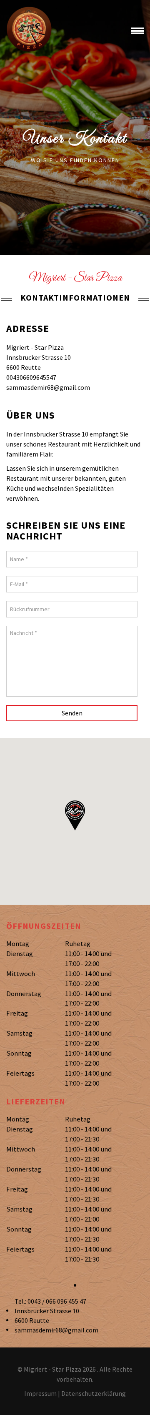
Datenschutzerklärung (93, 1393)
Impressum (40, 1393)
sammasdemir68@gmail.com (56, 1330)
